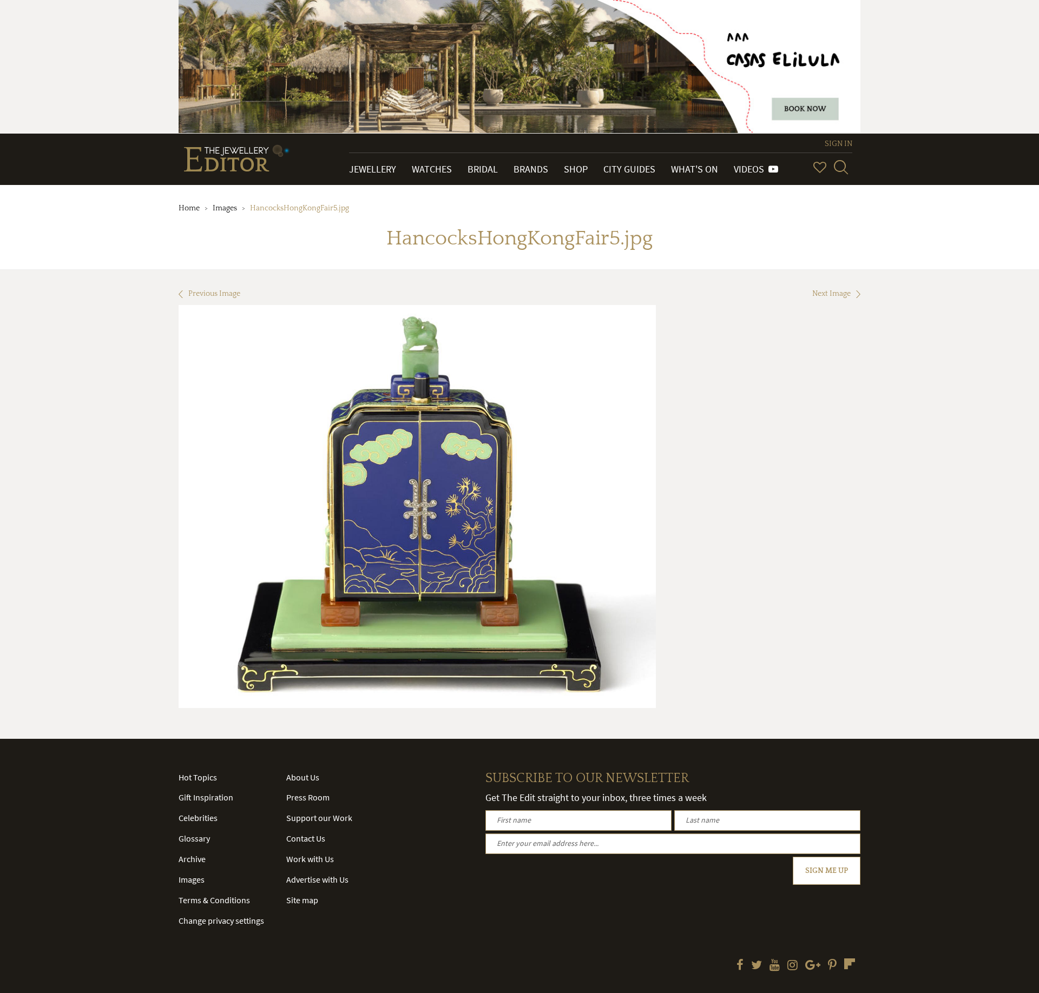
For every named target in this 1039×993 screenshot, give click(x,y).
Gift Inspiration (206, 797)
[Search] (841, 167)
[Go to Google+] (812, 966)
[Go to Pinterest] (832, 966)
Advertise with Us (317, 879)
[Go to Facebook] (740, 966)
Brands (531, 169)
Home (189, 208)
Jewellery (372, 169)
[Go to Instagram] (792, 966)
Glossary (194, 838)
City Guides (629, 169)
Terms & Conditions (214, 900)
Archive (192, 858)
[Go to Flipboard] (849, 963)
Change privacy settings (221, 920)
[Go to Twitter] (756, 966)
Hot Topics (198, 777)
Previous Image (214, 293)
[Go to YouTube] (775, 966)
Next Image (831, 293)
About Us (302, 777)
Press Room (308, 797)
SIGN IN (838, 144)
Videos (751, 169)
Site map (302, 900)
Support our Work (319, 817)
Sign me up (826, 870)
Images (225, 208)
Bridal (483, 169)
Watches (432, 169)
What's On (694, 169)
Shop (576, 169)
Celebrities (198, 817)
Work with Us (310, 858)
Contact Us (305, 838)
